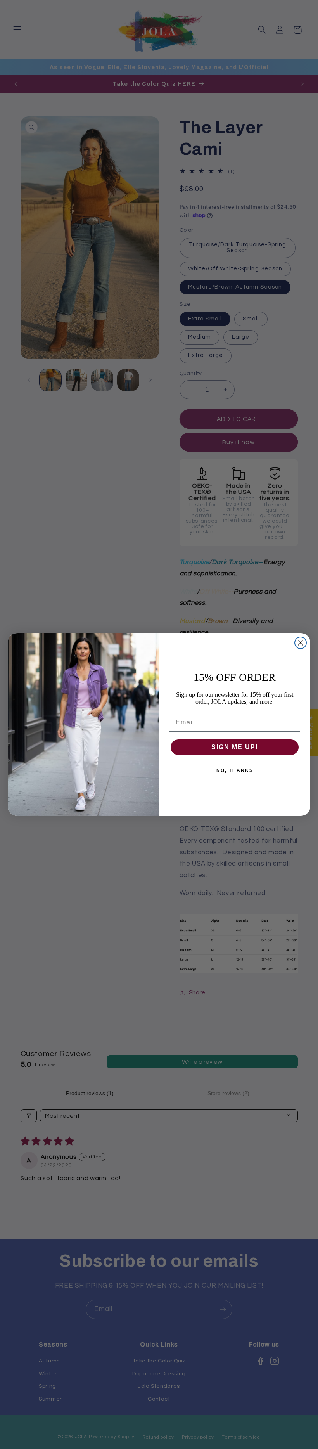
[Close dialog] (300, 643)
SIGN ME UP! (234, 747)
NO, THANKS (234, 770)
